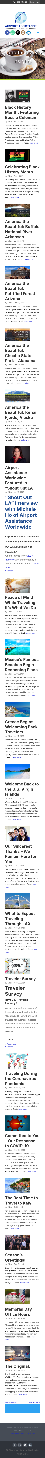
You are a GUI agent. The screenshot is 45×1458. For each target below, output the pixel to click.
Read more (11, 1044)
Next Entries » (34, 1402)
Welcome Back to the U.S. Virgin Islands (22, 789)
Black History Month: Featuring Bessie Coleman (22, 112)
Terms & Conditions (17, 1433)
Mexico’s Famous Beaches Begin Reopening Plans (22, 664)
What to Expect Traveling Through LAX (20, 918)
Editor (10, 121)
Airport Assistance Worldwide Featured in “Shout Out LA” (20, 477)
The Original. (17, 1366)
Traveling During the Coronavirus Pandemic (21, 1078)
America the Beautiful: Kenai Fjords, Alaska (20, 412)
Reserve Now (34, 2)
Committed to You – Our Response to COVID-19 (22, 1140)
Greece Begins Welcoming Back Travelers (21, 726)
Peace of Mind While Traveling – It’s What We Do (21, 602)
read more (34, 143)
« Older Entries (11, 1402)
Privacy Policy (30, 1433)
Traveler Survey (20, 978)
